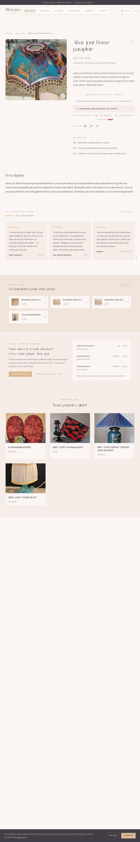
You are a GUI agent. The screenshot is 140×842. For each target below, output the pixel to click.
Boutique (30, 11)
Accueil (9, 33)
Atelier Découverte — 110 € (49, 374)
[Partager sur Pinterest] (85, 126)
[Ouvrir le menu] (136, 11)
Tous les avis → (127, 212)
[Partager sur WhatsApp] (97, 126)
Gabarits (90, 11)
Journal (59, 11)
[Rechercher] (114, 11)
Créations (45, 11)
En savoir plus (20, 837)
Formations (74, 11)
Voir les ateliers (20, 374)
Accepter (128, 835)
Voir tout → (125, 285)
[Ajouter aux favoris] (132, 42)
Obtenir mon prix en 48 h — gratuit (104, 95)
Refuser (113, 835)
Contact (103, 11)
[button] (36, 69)
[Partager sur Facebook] (91, 126)
